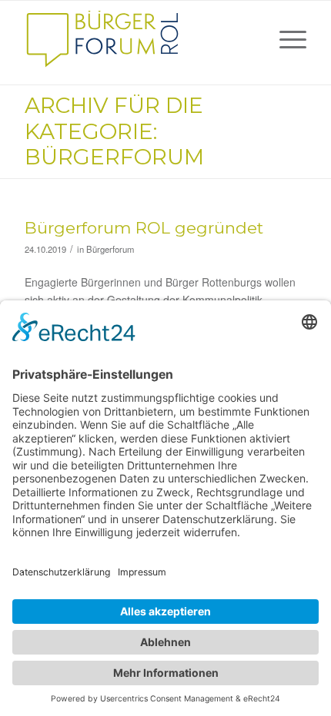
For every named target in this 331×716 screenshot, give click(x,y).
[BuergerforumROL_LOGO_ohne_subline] (137, 39)
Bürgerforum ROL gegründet (144, 227)
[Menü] (285, 39)
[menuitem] (285, 39)
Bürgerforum (110, 249)
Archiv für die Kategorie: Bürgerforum (114, 131)
